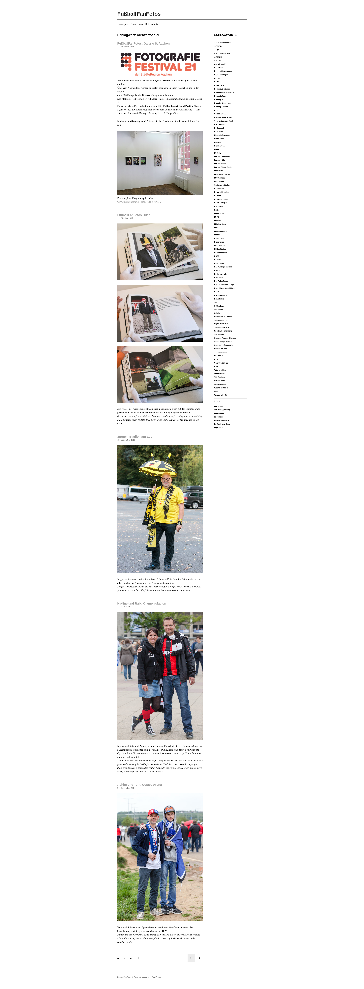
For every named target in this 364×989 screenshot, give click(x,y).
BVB (216, 110)
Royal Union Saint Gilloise (224, 288)
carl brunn (218, 406)
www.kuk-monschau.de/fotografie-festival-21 (140, 201)
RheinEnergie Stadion (223, 267)
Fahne (216, 149)
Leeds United (219, 214)
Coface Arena (220, 114)
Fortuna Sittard (220, 164)
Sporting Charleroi (221, 327)
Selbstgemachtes (221, 320)
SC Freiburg (219, 306)
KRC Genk (218, 206)
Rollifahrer (218, 278)
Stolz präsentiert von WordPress (147, 977)
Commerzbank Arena (223, 117)
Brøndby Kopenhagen (223, 103)
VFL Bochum (219, 377)
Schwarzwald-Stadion (223, 317)
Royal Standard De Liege (224, 285)
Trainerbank (136, 24)
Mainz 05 (217, 221)
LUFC (216, 217)
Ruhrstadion (219, 299)
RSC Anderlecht (220, 295)
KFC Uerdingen (220, 203)
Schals (217, 313)
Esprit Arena (219, 146)
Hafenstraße (219, 189)
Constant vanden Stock (223, 121)
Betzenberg (219, 85)
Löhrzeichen (219, 413)
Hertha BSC (219, 196)
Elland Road (219, 139)
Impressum (219, 428)
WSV (216, 391)
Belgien (217, 78)
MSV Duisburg (220, 224)
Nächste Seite (199, 958)
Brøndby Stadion (221, 107)
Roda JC (217, 270)
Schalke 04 (218, 310)
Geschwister (219, 181)
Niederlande (219, 242)
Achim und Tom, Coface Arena (139, 784)
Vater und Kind (220, 370)
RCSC (216, 256)
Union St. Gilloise (221, 363)
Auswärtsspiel (220, 64)
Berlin (216, 82)
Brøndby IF (218, 100)
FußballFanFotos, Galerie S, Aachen (143, 43)
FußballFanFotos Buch (133, 215)
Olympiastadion (220, 246)
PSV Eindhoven (220, 253)
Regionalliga (219, 263)
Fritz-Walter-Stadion (222, 174)
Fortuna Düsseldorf (222, 157)
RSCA (216, 292)
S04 (215, 302)
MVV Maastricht (220, 231)
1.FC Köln (218, 46)
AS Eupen (218, 57)
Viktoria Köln (219, 381)
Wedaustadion (220, 384)
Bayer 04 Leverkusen (223, 71)
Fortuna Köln (219, 160)
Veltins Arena (219, 374)
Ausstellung (219, 60)
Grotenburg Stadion (222, 185)
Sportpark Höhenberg (223, 331)
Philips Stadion (220, 249)
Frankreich (218, 171)
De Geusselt (219, 128)
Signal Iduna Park (221, 324)
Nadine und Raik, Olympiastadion (141, 603)
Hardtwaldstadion (221, 192)
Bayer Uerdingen (221, 75)
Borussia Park (220, 96)
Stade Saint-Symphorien (224, 345)
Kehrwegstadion (221, 199)
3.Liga (216, 50)
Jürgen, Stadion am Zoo (134, 436)
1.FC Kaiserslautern (222, 43)
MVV (216, 228)
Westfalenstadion (221, 388)
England (217, 142)
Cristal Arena (219, 125)
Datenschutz (151, 24)
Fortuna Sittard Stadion (223, 167)
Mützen (217, 235)
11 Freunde (218, 417)
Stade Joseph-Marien (222, 342)
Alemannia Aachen (222, 53)
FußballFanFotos (139, 14)
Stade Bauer (219, 335)
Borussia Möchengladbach (225, 93)
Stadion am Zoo (220, 349)
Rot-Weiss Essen (221, 281)
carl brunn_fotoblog (222, 410)
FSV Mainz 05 (219, 178)
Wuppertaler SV (220, 395)
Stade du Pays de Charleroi (225, 338)
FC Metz (217, 153)
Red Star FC (219, 260)
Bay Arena (218, 68)
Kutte (216, 210)
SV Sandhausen (220, 352)
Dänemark (218, 132)
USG (216, 367)
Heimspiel (122, 24)
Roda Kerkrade (220, 274)
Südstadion (218, 356)
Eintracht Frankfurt (222, 135)
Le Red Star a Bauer (222, 424)
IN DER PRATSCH (221, 420)
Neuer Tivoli (219, 238)
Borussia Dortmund (222, 89)
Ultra (216, 359)
